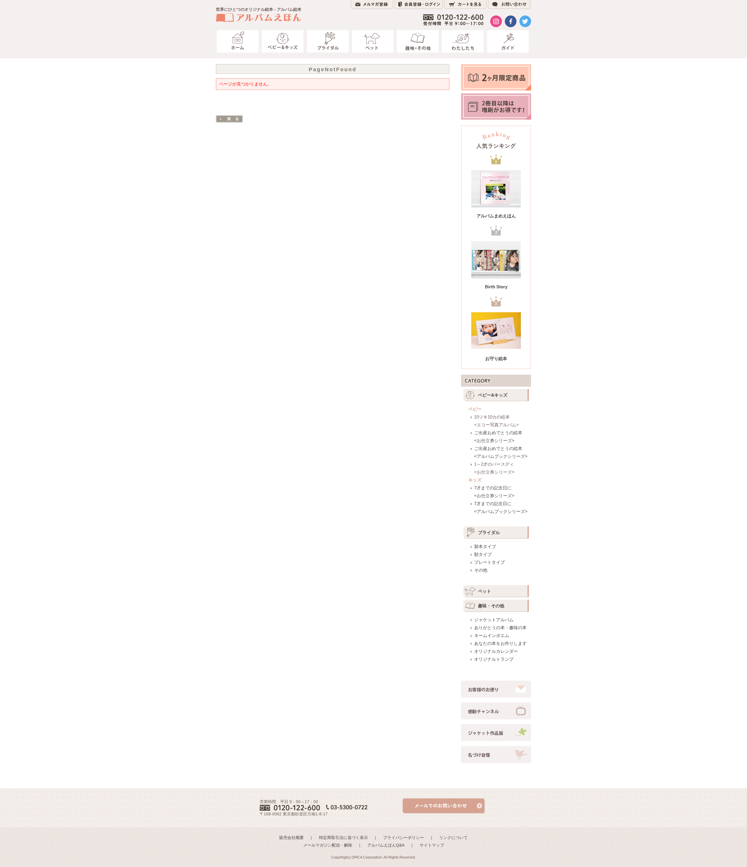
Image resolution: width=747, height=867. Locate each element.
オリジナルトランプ (494, 659)
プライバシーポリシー (403, 837)
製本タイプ (485, 546)
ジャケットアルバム (494, 619)
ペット (484, 591)
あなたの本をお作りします (500, 643)
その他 (480, 570)
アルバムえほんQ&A (385, 845)
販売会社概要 (291, 837)
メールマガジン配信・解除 (327, 845)
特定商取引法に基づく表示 (343, 837)
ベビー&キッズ (492, 394)
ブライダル (489, 532)
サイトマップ (432, 845)
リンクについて (453, 837)
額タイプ (483, 554)
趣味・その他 (491, 605)
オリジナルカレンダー (496, 651)
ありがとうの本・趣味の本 (500, 627)
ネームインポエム (491, 635)
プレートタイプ (489, 562)
